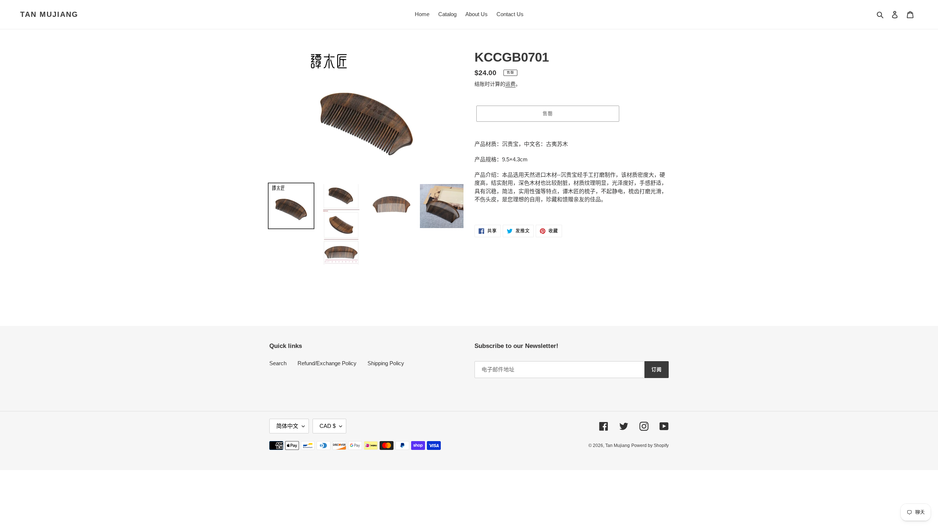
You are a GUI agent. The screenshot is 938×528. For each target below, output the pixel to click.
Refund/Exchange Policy (327, 363)
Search (278, 363)
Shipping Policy (386, 363)
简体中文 (287, 426)
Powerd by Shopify (650, 445)
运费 (510, 84)
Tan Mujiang (49, 14)
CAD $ (328, 426)
